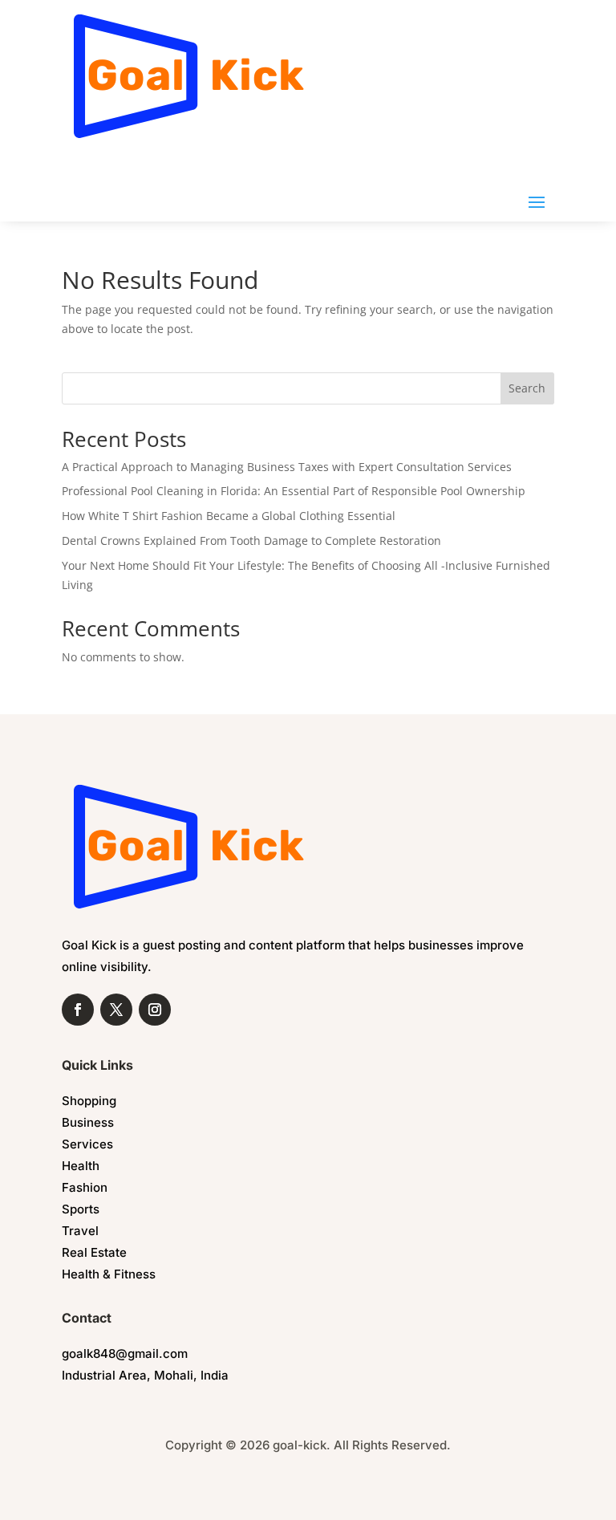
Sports (80, 1209)
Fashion (84, 1187)
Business (88, 1122)
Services (87, 1144)
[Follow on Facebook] (78, 1010)
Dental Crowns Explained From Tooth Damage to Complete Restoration (251, 540)
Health (80, 1165)
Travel (80, 1230)
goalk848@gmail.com (125, 1353)
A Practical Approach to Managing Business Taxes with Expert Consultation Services (287, 466)
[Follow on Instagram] (155, 1010)
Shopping (89, 1100)
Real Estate (94, 1252)
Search (527, 388)
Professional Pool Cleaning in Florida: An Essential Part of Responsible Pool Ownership (293, 490)
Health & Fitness (109, 1274)
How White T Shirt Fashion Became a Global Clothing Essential (228, 515)
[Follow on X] (116, 1010)
